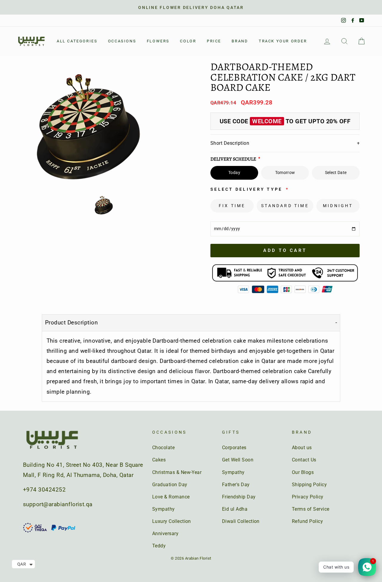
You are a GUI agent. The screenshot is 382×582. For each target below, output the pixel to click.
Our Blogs (303, 472)
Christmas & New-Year (177, 472)
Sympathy (163, 509)
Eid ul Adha (234, 509)
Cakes (159, 460)
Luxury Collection (171, 521)
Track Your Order (283, 41)
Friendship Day (239, 497)
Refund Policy (307, 521)
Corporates (234, 447)
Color (188, 41)
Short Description (285, 143)
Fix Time (232, 205)
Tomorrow (285, 172)
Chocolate (163, 447)
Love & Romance (171, 497)
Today (234, 172)
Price (214, 41)
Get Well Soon (237, 460)
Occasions (122, 41)
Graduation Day (169, 484)
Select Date (336, 172)
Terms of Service (310, 509)
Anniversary (165, 533)
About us (302, 447)
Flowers (158, 41)
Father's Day (236, 484)
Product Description (71, 322)
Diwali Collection (241, 521)
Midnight (338, 205)
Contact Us (304, 460)
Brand (240, 41)
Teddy (159, 546)
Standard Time (285, 205)
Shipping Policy (309, 484)
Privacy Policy (308, 497)
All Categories (77, 41)
